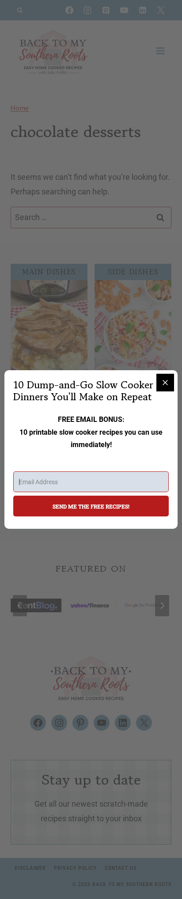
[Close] (165, 382)
